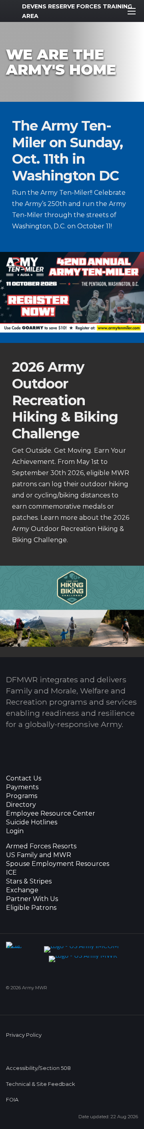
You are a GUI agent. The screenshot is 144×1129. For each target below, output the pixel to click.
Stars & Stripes (29, 881)
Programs (21, 796)
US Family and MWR (38, 855)
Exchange (22, 890)
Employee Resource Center (50, 813)
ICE (11, 873)
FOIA (12, 1100)
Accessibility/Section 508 (38, 1068)
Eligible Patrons (31, 908)
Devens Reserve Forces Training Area (77, 11)
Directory (21, 805)
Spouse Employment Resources (57, 864)
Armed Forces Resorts (41, 846)
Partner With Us (32, 899)
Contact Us (23, 778)
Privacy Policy (24, 1035)
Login (15, 831)
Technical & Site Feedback (40, 1084)
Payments (22, 787)
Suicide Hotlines (31, 822)
